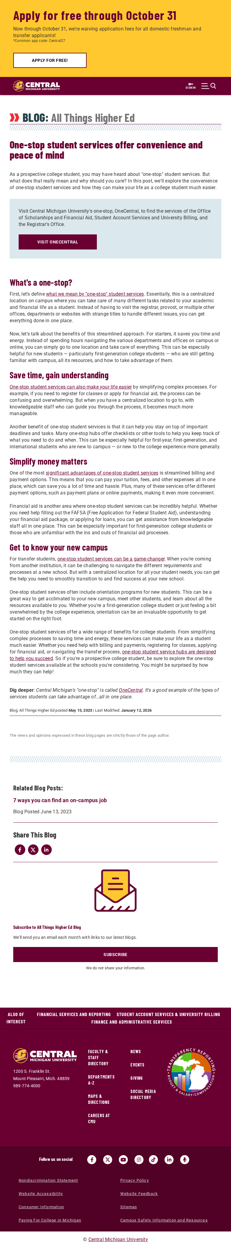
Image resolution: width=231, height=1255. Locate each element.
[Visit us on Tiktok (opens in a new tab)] (153, 1159)
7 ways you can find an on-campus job (60, 800)
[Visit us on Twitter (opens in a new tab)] (107, 1159)
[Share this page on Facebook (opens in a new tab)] (19, 849)
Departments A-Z (101, 1079)
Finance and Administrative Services (131, 1022)
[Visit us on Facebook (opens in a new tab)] (91, 1159)
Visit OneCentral (57, 242)
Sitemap (128, 1207)
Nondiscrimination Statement (48, 1180)
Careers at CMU (99, 1118)
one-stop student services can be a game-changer (111, 559)
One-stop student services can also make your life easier (71, 387)
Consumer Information (41, 1207)
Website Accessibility (41, 1193)
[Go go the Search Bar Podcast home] (184, 1159)
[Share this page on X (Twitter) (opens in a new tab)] (33, 849)
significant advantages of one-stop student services (102, 473)
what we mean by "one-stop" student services (95, 294)
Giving (137, 1078)
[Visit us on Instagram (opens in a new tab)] (139, 1159)
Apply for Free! (50, 60)
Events (137, 1064)
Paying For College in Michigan (50, 1220)
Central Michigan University (118, 1239)
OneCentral (131, 690)
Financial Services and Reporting (74, 1014)
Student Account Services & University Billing (168, 1014)
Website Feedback (139, 1193)
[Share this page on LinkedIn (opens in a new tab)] (46, 849)
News (136, 1051)
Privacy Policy (134, 1180)
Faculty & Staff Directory (98, 1057)
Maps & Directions (99, 1099)
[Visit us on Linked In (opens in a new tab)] (169, 1159)
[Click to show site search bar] (209, 86)
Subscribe (115, 954)
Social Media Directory (143, 1094)
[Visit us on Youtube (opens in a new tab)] (123, 1159)
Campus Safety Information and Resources (164, 1220)
